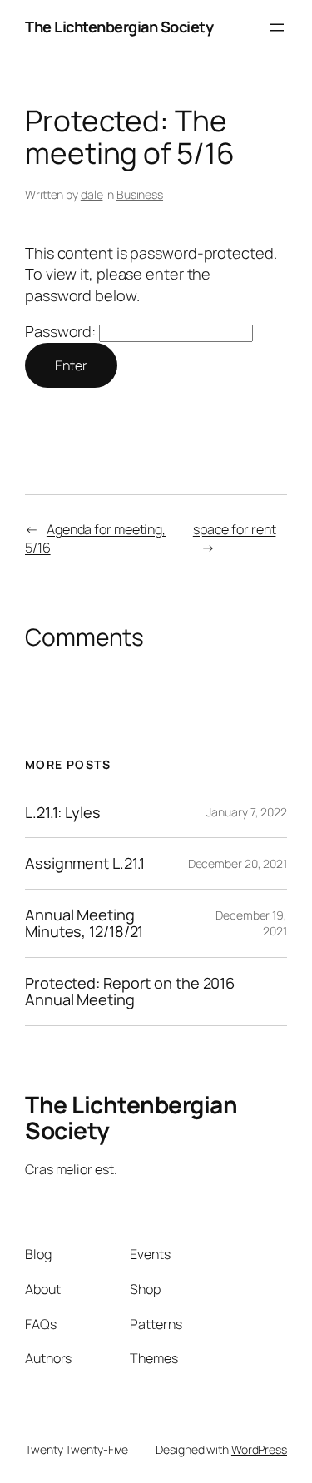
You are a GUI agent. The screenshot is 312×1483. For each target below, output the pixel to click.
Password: (62, 331)
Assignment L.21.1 (85, 863)
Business (139, 194)
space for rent (234, 529)
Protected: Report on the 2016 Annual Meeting (130, 992)
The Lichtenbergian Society (119, 27)
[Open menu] (277, 27)
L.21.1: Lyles (63, 812)
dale (92, 194)
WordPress (259, 1449)
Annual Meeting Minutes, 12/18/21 (84, 923)
